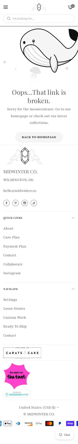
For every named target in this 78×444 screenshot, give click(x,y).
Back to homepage (39, 137)
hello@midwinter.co (19, 190)
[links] (7, 203)
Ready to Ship (15, 326)
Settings (10, 299)
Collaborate (13, 264)
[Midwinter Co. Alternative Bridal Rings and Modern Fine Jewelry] (39, 7)
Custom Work (14, 317)
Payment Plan (14, 246)
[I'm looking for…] (7, 18)
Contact (9, 255)
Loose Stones (14, 308)
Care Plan (11, 237)
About (8, 228)
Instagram (12, 273)
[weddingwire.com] (16, 393)
